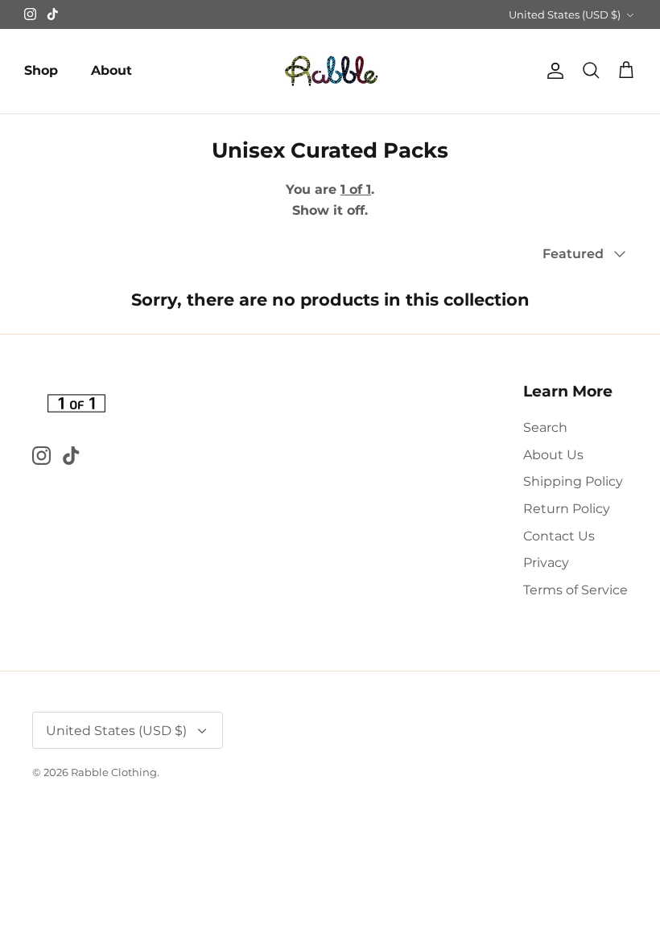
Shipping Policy (573, 481)
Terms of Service (575, 590)
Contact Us (559, 536)
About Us (553, 454)
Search (545, 427)
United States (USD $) (565, 14)
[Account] (552, 70)
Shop (41, 70)
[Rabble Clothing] (330, 71)
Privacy (546, 562)
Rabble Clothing (114, 772)
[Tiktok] (53, 14)
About (111, 70)
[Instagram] (30, 14)
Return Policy (566, 508)
